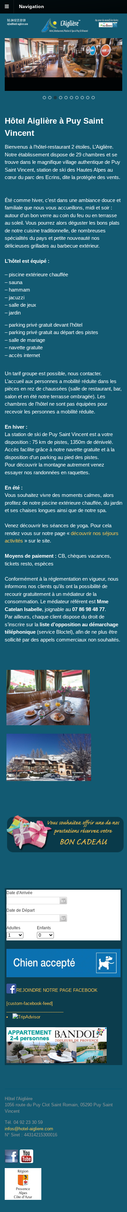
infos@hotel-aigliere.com (29, 1128)
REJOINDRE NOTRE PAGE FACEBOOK (57, 990)
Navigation (31, 6)
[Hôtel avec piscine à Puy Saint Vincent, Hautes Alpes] (63, 31)
